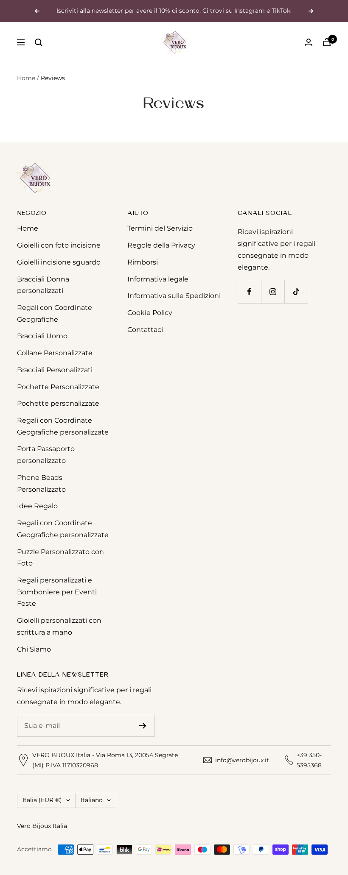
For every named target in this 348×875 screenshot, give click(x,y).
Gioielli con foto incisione (59, 245)
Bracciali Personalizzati (55, 370)
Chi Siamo (34, 649)
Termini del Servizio (160, 228)
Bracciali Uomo (42, 336)
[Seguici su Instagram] (272, 291)
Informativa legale (157, 279)
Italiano (92, 800)
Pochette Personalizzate (58, 387)
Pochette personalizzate (58, 403)
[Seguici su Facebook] (249, 291)
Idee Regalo (37, 506)
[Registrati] (142, 726)
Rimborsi (142, 262)
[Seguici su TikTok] (296, 291)
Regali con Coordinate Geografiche (54, 313)
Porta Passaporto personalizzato (46, 455)
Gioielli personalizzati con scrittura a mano (59, 626)
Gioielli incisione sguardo (59, 262)
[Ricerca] (38, 42)
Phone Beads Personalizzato (41, 483)
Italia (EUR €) (42, 800)
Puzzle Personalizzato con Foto (60, 558)
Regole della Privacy (161, 245)
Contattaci (145, 330)
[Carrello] (327, 42)
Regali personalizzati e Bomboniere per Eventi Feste (57, 591)
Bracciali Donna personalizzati (43, 285)
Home (26, 78)
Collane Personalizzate (55, 353)
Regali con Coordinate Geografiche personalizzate (63, 426)
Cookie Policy (149, 313)
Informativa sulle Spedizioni (174, 296)
